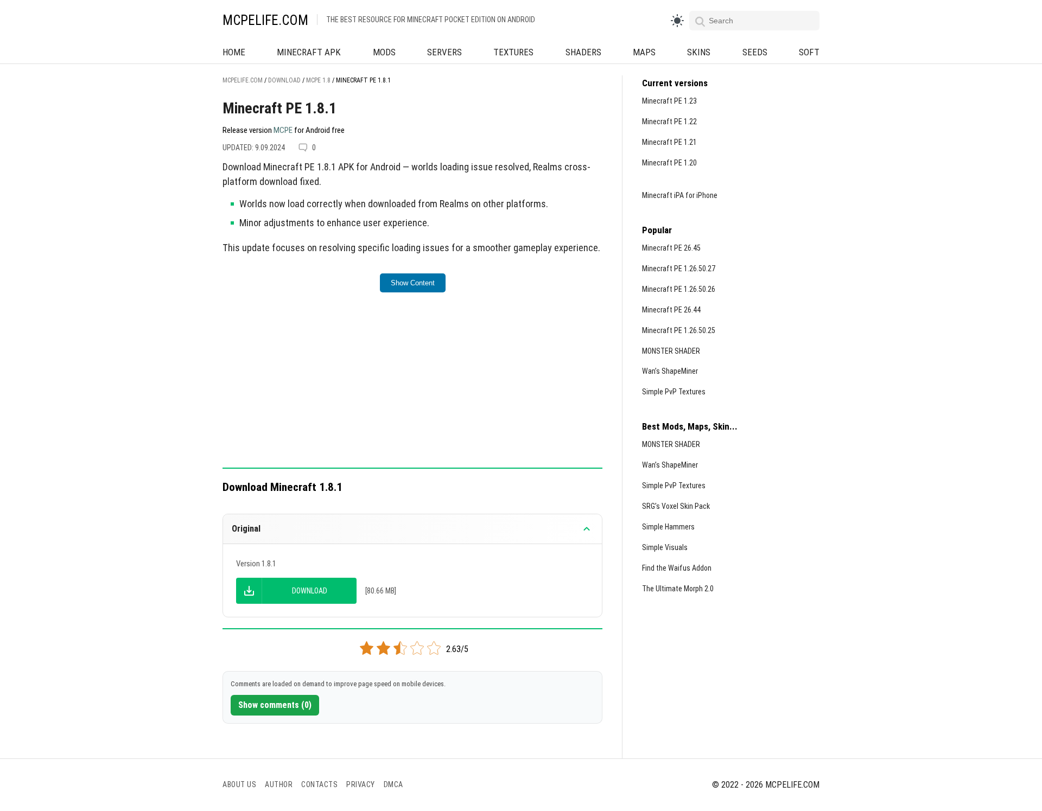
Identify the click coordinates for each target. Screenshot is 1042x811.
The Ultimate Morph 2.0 (678, 588)
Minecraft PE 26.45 (671, 248)
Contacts (319, 784)
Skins (698, 52)
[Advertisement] (412, 387)
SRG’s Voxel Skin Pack (676, 506)
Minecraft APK (309, 52)
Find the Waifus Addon (676, 568)
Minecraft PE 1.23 (669, 101)
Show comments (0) (275, 705)
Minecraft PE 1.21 (669, 142)
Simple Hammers (668, 526)
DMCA (393, 784)
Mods (384, 52)
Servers (444, 52)
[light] (677, 20)
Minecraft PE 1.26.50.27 (678, 268)
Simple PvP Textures (674, 391)
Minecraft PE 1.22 (669, 121)
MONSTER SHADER (671, 351)
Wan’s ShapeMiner (670, 371)
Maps (644, 52)
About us (239, 784)
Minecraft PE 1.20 (669, 162)
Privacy (360, 784)
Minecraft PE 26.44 (671, 309)
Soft (809, 52)
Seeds (754, 52)
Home (234, 52)
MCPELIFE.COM (265, 20)
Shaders (583, 52)
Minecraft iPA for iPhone (679, 195)
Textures (513, 52)
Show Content (413, 283)
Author (279, 784)
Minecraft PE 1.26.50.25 (678, 330)
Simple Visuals (665, 547)
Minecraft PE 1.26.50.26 (678, 289)
